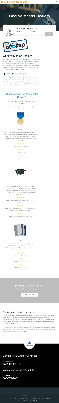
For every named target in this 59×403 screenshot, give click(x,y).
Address (18, 31)
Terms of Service (24, 398)
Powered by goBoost (44, 398)
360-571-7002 (10, 378)
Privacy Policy (13, 398)
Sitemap (33, 398)
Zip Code (33, 31)
